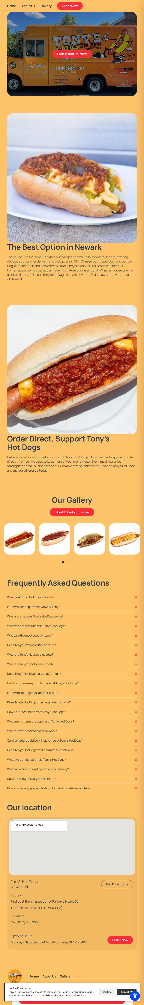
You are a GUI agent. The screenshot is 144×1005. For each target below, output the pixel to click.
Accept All (127, 992)
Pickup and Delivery (74, 53)
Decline (107, 992)
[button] (63, 562)
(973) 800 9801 (28, 922)
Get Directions (117, 884)
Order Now (72, 6)
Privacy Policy (54, 995)
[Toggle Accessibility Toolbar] (135, 996)
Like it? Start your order (74, 512)
